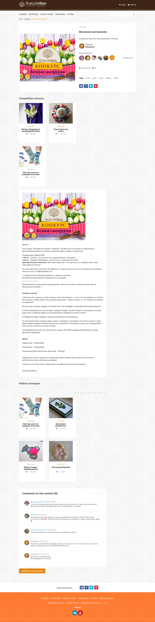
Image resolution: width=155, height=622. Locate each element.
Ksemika (33, 514)
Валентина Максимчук (37, 529)
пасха (101, 78)
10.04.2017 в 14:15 (43, 541)
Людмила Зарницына (37, 502)
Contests (23, 14)
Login (123, 5)
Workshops (33, 14)
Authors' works (46, 14)
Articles (71, 14)
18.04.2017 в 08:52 (49, 502)
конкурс (108, 78)
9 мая (88, 78)
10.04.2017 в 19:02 (50, 529)
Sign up (133, 5)
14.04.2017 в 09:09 (41, 514)
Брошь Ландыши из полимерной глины (31, 130)
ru (104, 603)
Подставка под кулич (61, 130)
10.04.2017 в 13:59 (43, 554)
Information (60, 14)
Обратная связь (107, 598)
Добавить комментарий (32, 571)
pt (106, 603)
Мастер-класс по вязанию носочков (30, 173)
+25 (112, 57)
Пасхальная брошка (61, 467)
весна (95, 78)
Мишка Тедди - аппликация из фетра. (31, 469)
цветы (116, 78)
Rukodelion (90, 47)
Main (20, 19)
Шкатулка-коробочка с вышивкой (61, 426)
